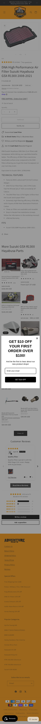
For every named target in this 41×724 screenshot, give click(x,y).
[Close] (37, 338)
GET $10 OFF (20, 380)
